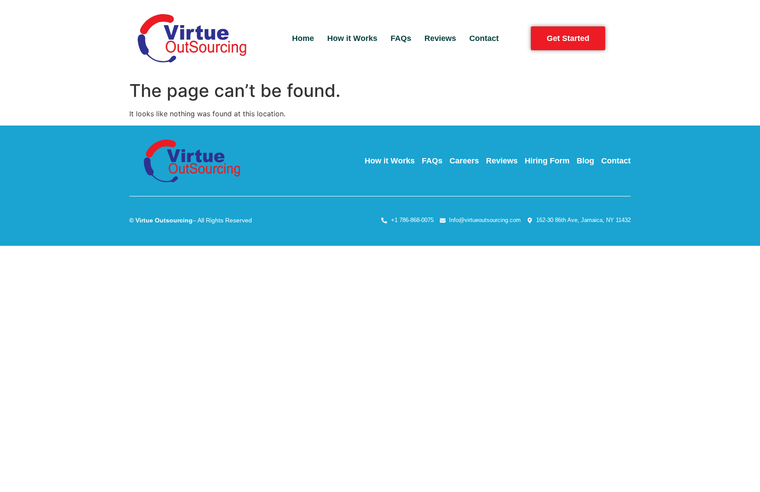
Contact (484, 38)
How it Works (352, 38)
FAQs (401, 38)
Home (303, 38)
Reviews (440, 38)
